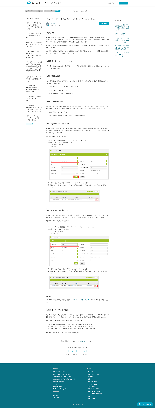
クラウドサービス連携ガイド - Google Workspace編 (122, 54)
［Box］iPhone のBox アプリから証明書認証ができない (33, 79)
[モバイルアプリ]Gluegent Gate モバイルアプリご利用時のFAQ (34, 44)
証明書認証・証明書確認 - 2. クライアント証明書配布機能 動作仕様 (122, 47)
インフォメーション (93, 374)
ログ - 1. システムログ (80, 300)
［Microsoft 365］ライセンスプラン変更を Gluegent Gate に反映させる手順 (34, 26)
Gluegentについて (93, 384)
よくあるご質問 (92, 381)
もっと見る (29, 124)
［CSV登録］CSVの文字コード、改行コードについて (33, 98)
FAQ (57, 11)
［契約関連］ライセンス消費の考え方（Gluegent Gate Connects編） (122, 40)
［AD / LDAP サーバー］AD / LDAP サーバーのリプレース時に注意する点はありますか (33, 54)
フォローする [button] (104, 23)
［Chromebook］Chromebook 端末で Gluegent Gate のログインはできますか (34, 88)
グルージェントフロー (59, 371)
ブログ (90, 396)
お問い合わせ (112, 3)
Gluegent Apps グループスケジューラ (64, 379)
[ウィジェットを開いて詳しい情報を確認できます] (145, 404)
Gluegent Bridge (58, 384)
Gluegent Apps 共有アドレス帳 (62, 376)
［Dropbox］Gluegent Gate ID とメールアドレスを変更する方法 (34, 118)
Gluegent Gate (49, 11)
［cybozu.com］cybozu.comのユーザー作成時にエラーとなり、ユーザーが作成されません (34, 108)
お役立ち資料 (91, 398)
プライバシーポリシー (94, 389)
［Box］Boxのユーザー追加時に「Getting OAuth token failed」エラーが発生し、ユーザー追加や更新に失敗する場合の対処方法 (34, 67)
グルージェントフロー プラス (61, 374)
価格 (89, 379)
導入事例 (90, 371)
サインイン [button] (123, 3)
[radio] (73, 351)
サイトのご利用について (95, 394)
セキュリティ (91, 386)
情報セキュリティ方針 (94, 391)
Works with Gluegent (59, 389)
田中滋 (53, 23)
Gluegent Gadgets (58, 381)
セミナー (90, 376)
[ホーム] (33, 3)
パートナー (56, 397)
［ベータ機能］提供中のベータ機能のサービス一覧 (33, 35)
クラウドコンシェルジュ (34, 11)
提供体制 (55, 395)
